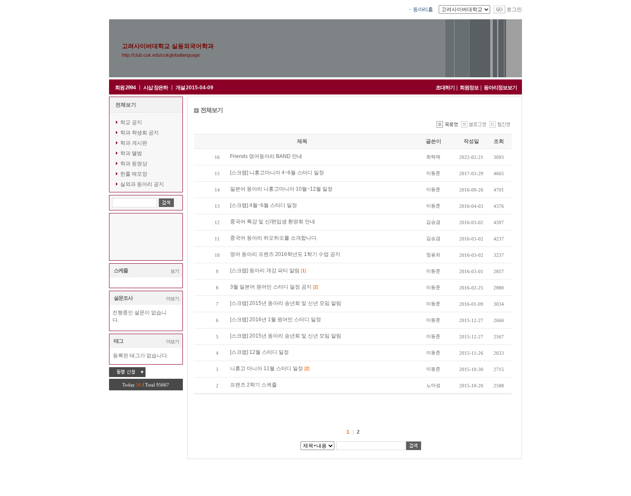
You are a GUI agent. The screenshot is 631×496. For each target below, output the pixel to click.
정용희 (433, 254)
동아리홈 (423, 9)
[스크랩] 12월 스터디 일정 (259, 352)
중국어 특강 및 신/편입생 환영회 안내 (272, 222)
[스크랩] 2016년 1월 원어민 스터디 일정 (275, 319)
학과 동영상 (133, 164)
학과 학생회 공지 (139, 133)
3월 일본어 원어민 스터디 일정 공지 (271, 287)
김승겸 (433, 222)
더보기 (172, 298)
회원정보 (469, 88)
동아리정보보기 (500, 88)
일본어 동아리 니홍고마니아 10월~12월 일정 (281, 189)
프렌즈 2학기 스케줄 (253, 385)
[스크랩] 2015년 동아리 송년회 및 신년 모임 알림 (285, 303)
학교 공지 (131, 122)
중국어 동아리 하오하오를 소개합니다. (274, 238)
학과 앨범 (131, 153)
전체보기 (125, 105)
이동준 (433, 173)
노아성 (433, 385)
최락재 (433, 156)
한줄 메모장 (133, 174)
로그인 (514, 9)
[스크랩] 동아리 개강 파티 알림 (265, 271)
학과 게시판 (133, 143)
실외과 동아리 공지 (142, 184)
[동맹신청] (127, 372)
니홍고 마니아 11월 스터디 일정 (267, 368)
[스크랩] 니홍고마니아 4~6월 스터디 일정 (277, 173)
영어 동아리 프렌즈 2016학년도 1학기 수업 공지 (285, 254)
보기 (174, 271)
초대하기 (445, 88)
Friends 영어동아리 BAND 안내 (266, 156)
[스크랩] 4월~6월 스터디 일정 (263, 205)
